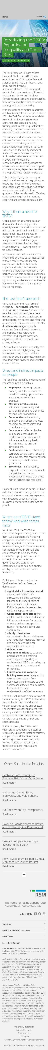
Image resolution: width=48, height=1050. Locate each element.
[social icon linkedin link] (35, 913)
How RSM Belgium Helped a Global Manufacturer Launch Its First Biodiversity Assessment (23, 860)
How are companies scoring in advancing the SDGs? (20, 843)
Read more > (9, 782)
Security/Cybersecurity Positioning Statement (24, 1039)
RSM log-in (24, 1036)
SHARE (39, 16)
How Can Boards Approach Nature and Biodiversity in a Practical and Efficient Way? (22, 825)
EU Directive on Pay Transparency (22, 809)
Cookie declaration (24, 1030)
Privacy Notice (24, 1033)
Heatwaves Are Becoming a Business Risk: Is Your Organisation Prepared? (23, 776)
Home (5, 16)
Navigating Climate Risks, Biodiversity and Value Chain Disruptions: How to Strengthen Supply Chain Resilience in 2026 (21, 794)
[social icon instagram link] (44, 913)
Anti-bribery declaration (24, 1026)
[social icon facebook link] (39, 913)
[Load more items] (24, 874)
